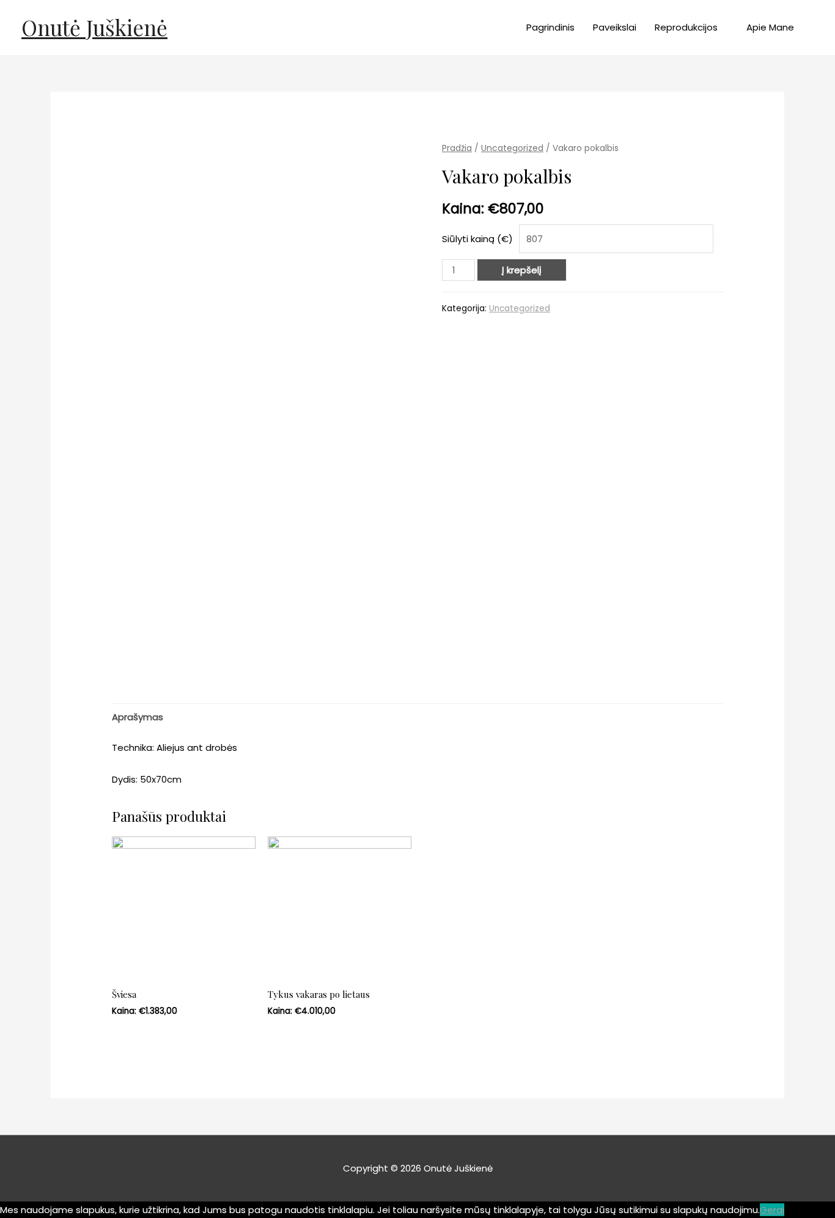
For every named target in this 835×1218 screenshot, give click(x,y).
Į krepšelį (522, 270)
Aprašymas (137, 717)
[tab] (137, 717)
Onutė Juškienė (94, 27)
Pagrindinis (550, 27)
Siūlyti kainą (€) (477, 238)
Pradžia (457, 148)
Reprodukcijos (686, 27)
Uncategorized (512, 148)
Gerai (772, 1209)
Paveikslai (614, 27)
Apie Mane (770, 27)
